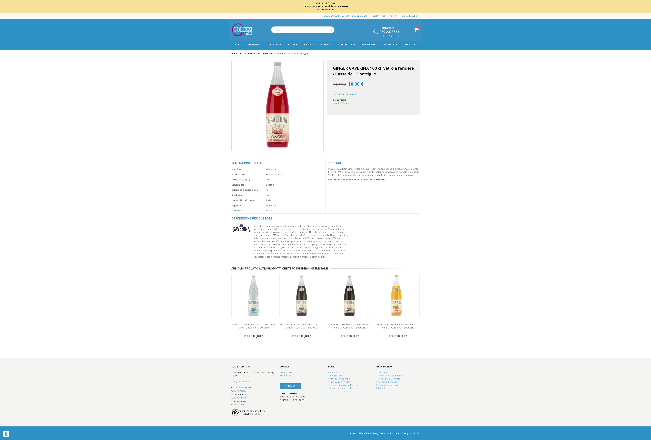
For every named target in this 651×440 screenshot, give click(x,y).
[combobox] (302, 29)
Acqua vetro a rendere (339, 381)
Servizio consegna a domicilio (343, 384)
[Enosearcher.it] (248, 417)
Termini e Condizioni (388, 381)
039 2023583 (389, 31)
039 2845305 (240, 397)
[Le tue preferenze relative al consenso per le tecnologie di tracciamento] (6, 434)
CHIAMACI (290, 386)
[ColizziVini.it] (245, 29)
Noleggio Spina (335, 375)
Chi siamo (383, 372)
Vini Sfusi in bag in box (339, 378)
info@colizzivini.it (240, 381)
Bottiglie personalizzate (340, 387)
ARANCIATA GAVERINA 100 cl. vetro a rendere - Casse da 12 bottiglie (397, 326)
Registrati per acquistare (345, 93)
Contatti (382, 387)
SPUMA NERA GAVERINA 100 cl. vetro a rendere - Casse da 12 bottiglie (301, 326)
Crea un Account (411, 16)
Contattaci (378, 16)
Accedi (393, 16)
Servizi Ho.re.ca (336, 372)
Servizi (408, 44)
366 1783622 (389, 36)
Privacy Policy (378, 433)
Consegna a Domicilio (389, 378)
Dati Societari (393, 433)
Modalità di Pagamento (390, 375)
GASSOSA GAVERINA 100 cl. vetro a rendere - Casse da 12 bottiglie (254, 326)
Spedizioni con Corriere (390, 384)
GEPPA (416, 433)
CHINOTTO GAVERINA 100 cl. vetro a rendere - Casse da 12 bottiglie (349, 326)
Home (234, 53)
